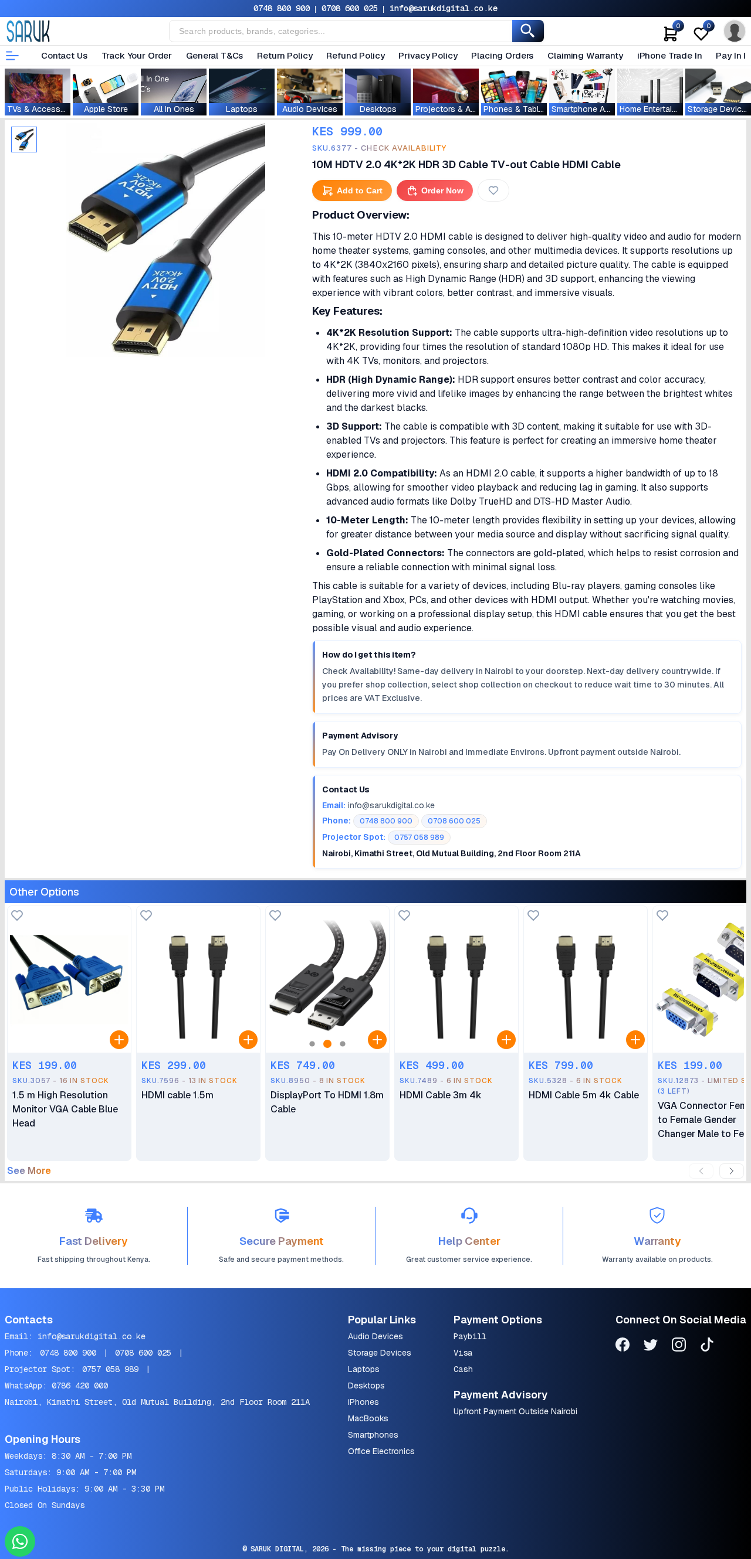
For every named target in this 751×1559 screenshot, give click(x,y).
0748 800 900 (281, 8)
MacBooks (368, 1418)
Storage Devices (379, 1352)
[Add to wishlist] (17, 916)
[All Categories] (12, 55)
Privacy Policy (427, 55)
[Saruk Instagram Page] (679, 1346)
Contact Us (64, 55)
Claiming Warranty (585, 55)
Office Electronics (381, 1451)
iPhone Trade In (669, 55)
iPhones (363, 1402)
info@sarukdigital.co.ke (444, 8)
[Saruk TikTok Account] (707, 1346)
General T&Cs (214, 55)
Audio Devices (375, 1336)
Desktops (366, 1385)
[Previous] (701, 1171)
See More (29, 1171)
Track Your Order (137, 55)
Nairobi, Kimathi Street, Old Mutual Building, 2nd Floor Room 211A (157, 1402)
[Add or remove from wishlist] (493, 190)
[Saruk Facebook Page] (622, 1346)
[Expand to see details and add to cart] (119, 1039)
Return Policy (284, 55)
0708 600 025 (350, 8)
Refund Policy (355, 55)
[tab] (24, 139)
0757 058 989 (110, 1369)
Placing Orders (502, 55)
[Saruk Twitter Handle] (651, 1346)
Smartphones (373, 1434)
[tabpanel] (165, 239)
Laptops (364, 1369)
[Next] (731, 1171)
